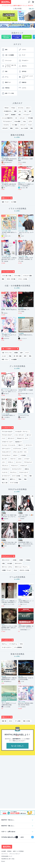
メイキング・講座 (27, 275)
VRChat (6, 107)
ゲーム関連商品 (18, 647)
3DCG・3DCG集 (11, 279)
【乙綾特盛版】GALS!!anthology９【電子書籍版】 (9, 159)
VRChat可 (5, 128)
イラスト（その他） (23, 279)
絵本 (21, 352)
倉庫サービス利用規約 (18, 851)
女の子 (6, 114)
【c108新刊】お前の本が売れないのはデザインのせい (8, 184)
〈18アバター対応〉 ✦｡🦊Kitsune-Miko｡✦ (25, 515)
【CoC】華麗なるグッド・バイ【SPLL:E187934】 (25, 601)
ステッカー (22, 118)
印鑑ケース (4, 479)
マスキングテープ (6, 452)
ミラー (3, 462)
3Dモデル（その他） (25, 570)
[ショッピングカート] (29, 2)
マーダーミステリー (7, 647)
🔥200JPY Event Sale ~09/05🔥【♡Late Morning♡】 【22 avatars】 (9, 543)
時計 (31, 475)
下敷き (19, 479)
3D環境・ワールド (6, 570)
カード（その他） (16, 475)
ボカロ (10, 721)
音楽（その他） (22, 701)
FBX (25, 111)
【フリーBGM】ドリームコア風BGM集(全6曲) (8, 704)
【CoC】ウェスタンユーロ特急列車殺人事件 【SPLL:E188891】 (9, 627)
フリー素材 (14, 125)
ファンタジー (26, 114)
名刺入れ (27, 469)
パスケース (12, 458)
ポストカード (11, 438)
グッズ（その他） (22, 388)
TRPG (2, 599)
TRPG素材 (30, 118)
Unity (24, 121)
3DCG (16, 128)
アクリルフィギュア (6, 388)
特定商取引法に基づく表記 (7, 858)
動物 (11, 128)
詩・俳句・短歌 (17, 356)
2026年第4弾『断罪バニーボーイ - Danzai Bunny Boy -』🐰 (25, 543)
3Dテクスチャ (18, 563)
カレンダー (4, 458)
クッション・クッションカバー (9, 445)
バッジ (3, 438)
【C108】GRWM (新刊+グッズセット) (9, 233)
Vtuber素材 (17, 121)
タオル (19, 458)
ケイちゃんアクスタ (23, 415)
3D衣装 (3, 511)
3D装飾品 (28, 560)
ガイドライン (4, 853)
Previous (1, 16)
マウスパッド (14, 465)
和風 (31, 128)
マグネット (10, 462)
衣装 (19, 114)
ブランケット (5, 465)
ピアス (30, 121)
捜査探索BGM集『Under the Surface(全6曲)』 (25, 678)
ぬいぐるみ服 (24, 128)
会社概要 (3, 851)
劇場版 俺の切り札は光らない (9, 310)
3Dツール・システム (7, 567)
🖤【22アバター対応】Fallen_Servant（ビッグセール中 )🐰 (8, 516)
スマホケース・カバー (7, 441)
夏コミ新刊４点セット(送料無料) (25, 159)
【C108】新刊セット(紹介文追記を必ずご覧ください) (8, 258)
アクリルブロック (6, 455)
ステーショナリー (6, 448)
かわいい (28, 107)
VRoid (15, 570)
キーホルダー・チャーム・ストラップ (22, 431)
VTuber (13, 107)
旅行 (25, 356)
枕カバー (21, 445)
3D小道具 (9, 563)
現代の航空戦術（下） (24, 309)
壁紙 (3, 279)
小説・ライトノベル (6, 308)
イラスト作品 (17, 275)
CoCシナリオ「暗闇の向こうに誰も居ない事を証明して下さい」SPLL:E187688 (9, 601)
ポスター (15, 455)
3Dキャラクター (6, 560)
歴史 (30, 356)
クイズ (27, 352)
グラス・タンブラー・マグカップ (20, 452)
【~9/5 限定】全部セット (8, 415)
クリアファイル (17, 448)
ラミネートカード (23, 472)
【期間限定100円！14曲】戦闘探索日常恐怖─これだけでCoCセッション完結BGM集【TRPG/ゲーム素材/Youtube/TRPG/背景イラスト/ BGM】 (9, 678)
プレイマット (13, 472)
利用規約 (9, 851)
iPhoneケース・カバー (22, 438)
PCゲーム (4, 644)
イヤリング (22, 125)
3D (16, 118)
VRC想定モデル (7, 111)
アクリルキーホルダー (7, 431)
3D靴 (3, 563)
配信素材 (13, 114)
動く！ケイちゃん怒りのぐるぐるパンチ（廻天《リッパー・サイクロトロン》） (9, 390)
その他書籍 (21, 308)
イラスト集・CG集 (6, 230)
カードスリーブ (5, 475)
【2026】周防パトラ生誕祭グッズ (25, 390)
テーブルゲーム (13, 644)
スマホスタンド (5, 469)
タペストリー (29, 445)
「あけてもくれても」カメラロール (25, 233)
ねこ (20, 111)
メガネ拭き (23, 455)
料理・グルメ (5, 359)
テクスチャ (6, 125)
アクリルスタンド (7, 121)
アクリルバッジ (28, 462)
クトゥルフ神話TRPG (7, 118)
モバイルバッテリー (17, 469)
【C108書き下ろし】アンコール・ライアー (8, 335)
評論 (10, 356)
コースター (27, 458)
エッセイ (4, 356)
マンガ (29, 125)
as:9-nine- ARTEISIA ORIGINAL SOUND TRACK (25, 704)
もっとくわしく (17, 746)
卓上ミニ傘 (4, 482)
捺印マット (12, 479)
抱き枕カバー (18, 441)
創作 (30, 111)
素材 (15, 111)
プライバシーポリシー (14, 853)
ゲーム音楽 (17, 721)
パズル (25, 475)
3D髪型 (20, 511)
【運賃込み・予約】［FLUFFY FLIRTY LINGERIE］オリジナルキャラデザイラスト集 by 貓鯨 (25, 258)
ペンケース (4, 472)
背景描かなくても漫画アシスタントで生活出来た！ (25, 184)
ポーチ (25, 448)
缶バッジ (29, 435)
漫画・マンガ (4, 157)
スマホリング (23, 465)
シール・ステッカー (19, 435)
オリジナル (20, 107)
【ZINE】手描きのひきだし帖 (25, 335)
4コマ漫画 (13, 202)
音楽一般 (3, 676)
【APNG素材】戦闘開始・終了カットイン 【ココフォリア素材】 (25, 627)
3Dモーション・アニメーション (22, 567)
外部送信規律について (6, 856)
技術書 (16, 352)
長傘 (25, 479)
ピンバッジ (18, 462)
